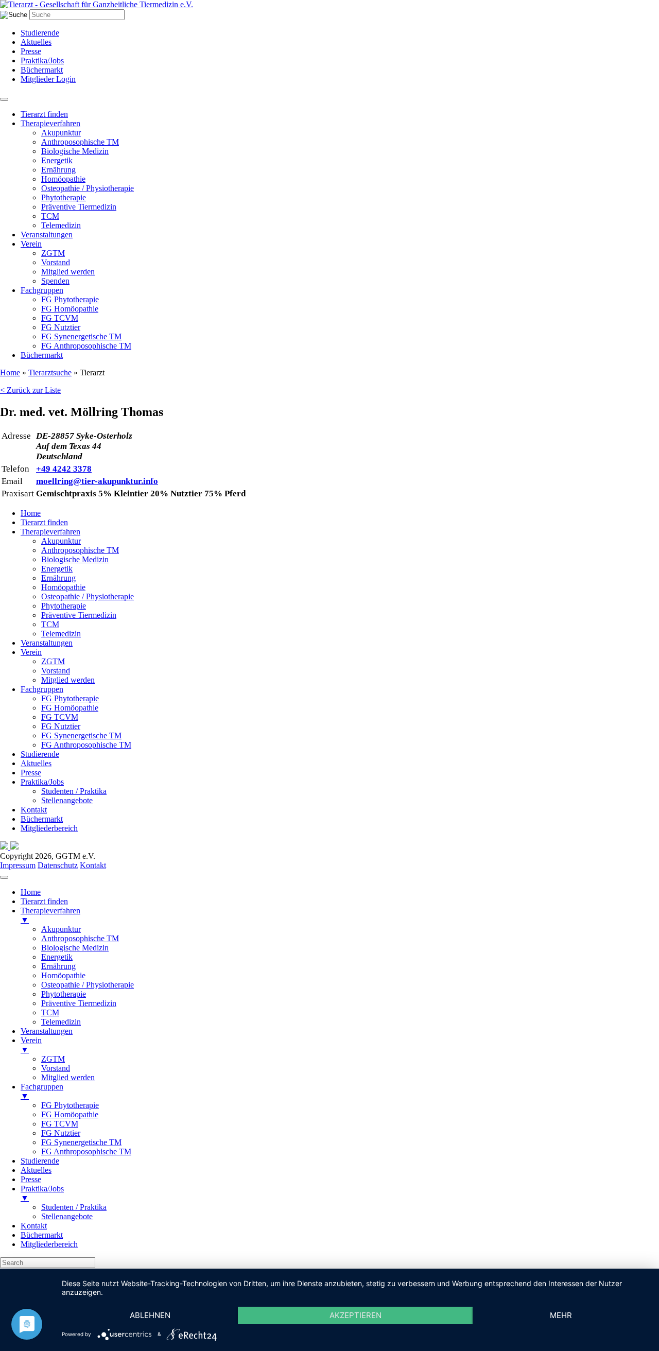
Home (10, 372)
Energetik (57, 160)
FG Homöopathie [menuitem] (69, 1114)
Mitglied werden (68, 271)
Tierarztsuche (50, 372)
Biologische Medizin (75, 151)
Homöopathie (63, 179)
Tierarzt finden (44, 114)
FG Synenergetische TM (81, 336)
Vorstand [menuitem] (55, 1068)
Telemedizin (61, 225)
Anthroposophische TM (80, 141)
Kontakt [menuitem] (34, 1225)
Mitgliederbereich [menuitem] (49, 1244)
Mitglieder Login (48, 79)
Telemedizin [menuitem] (61, 1021)
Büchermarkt (42, 69)
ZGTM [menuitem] (53, 1058)
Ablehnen (150, 1315)
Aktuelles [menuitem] (36, 1170)
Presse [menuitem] (31, 1179)
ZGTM (53, 253)
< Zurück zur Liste (30, 390)
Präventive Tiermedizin (78, 206)
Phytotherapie (63, 197)
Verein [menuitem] (31, 1045)
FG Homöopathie (69, 308)
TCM (50, 216)
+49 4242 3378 (64, 469)
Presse (31, 51)
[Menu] (4, 877)
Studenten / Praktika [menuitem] (74, 1207)
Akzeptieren (355, 1315)
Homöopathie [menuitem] (63, 975)
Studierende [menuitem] (40, 1160)
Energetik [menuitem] (57, 956)
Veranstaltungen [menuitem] (47, 1031)
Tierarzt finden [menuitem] (44, 901)
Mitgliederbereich (49, 828)
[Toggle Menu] (4, 99)
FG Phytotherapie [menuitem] (70, 1105)
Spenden (55, 280)
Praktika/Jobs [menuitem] (42, 1193)
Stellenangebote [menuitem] (67, 1216)
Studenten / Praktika (74, 791)
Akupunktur (61, 132)
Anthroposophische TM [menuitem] (80, 938)
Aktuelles (36, 42)
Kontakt (34, 809)
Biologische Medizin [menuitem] (75, 947)
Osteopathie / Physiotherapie (87, 188)
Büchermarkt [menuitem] (42, 1235)
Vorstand (55, 262)
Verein (31, 243)
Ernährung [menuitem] (58, 966)
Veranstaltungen (47, 234)
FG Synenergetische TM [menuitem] (81, 1142)
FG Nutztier (60, 327)
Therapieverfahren (50, 123)
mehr (561, 1315)
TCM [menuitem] (50, 1012)
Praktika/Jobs (42, 60)
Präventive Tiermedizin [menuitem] (78, 1003)
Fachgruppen (42, 290)
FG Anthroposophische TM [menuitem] (86, 1151)
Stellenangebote (67, 800)
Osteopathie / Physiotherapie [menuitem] (87, 984)
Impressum (18, 865)
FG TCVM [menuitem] (59, 1123)
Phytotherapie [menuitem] (63, 994)
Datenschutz (58, 865)
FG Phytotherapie (70, 299)
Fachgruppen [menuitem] (42, 1091)
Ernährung (58, 169)
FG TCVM (59, 318)
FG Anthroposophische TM (86, 345)
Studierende (40, 32)
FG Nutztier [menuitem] (60, 1133)
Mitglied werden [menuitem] (68, 1077)
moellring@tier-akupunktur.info (97, 481)
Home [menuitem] (31, 892)
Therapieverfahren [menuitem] (50, 915)
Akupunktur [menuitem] (61, 929)
